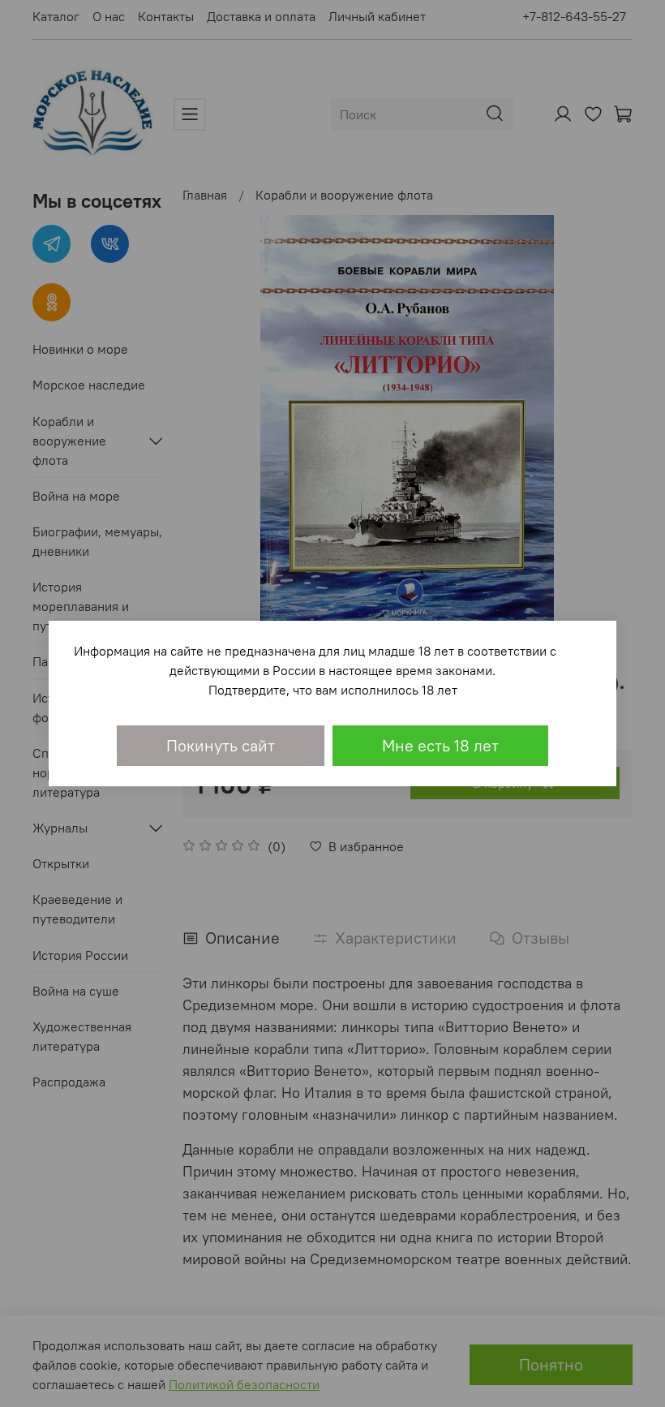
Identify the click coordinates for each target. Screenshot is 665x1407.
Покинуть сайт (220, 745)
